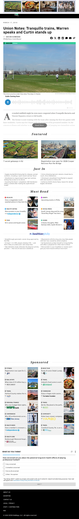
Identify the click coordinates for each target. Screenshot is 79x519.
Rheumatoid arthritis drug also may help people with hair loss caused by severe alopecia (56, 240)
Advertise (7, 496)
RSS (4, 511)
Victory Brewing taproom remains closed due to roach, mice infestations (56, 175)
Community (47, 414)
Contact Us (7, 499)
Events (45, 197)
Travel (45, 380)
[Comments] (66, 38)
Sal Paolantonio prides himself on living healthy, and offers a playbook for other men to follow (56, 243)
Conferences (10, 414)
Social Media (47, 209)
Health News (10, 425)
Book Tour (46, 368)
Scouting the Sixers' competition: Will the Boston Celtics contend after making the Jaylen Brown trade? (20, 183)
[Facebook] (51, 38)
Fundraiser (47, 391)
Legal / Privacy (9, 503)
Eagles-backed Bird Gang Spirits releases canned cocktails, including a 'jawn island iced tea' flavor (21, 175)
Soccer (9, 43)
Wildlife (9, 197)
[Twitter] (55, 38)
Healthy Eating (11, 209)
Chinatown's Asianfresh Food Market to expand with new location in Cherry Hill (56, 179)
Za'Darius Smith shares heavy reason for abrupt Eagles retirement (56, 182)
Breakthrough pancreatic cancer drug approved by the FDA (21, 240)
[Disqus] (39, 279)
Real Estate (10, 380)
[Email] (70, 38)
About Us (6, 492)
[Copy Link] (74, 38)
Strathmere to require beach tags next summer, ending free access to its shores (20, 179)
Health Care (10, 437)
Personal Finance (12, 402)
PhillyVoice (5, 15)
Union (15, 43)
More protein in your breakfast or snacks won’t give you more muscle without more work (56, 247)
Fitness (9, 368)
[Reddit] (62, 38)
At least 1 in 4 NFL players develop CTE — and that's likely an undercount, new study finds (20, 243)
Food (8, 220)
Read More (39, 125)
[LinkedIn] (59, 38)
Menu (75, 16)
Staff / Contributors (11, 507)
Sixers (45, 220)
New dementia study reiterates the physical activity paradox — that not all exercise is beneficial (21, 247)
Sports (16, 15)
